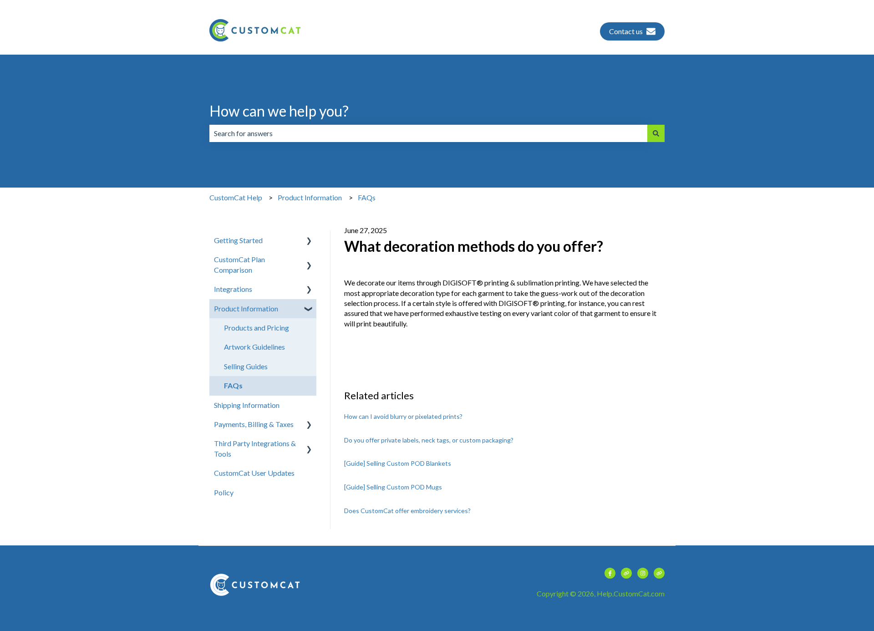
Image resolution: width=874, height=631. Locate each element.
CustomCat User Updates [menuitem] (254, 472)
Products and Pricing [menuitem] (256, 327)
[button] (309, 241)
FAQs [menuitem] (233, 385)
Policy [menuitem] (224, 492)
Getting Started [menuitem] (238, 240)
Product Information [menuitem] (246, 308)
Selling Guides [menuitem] (246, 366)
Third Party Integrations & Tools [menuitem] (255, 448)
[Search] (656, 133)
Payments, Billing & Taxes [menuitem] (254, 424)
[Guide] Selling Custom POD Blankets (397, 463)
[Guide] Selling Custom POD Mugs (393, 487)
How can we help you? (279, 111)
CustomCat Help (235, 197)
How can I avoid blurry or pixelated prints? (403, 416)
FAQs (367, 197)
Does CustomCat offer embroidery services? (408, 510)
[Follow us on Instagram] (642, 573)
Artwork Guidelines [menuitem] (254, 346)
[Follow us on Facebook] (610, 573)
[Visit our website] (626, 573)
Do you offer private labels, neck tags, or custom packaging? (428, 440)
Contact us (626, 31)
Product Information (310, 197)
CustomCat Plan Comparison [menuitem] (239, 264)
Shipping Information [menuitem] (246, 405)
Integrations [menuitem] (233, 289)
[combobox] (428, 133)
